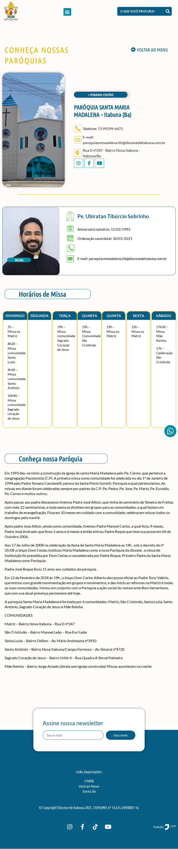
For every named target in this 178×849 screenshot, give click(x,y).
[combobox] (140, 11)
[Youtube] (99, 163)
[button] (67, 12)
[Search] (168, 11)
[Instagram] (78, 163)
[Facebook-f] (89, 163)
